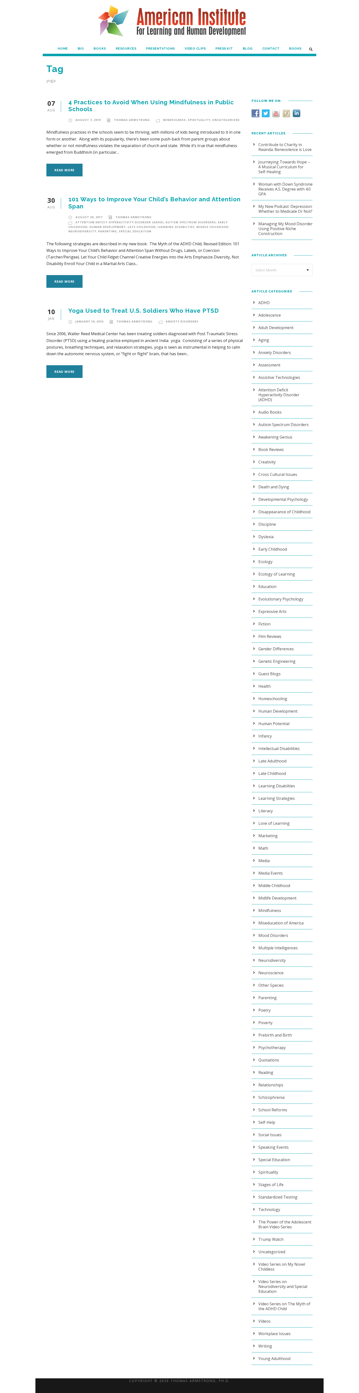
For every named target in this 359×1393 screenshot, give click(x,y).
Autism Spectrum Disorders (191, 222)
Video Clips (195, 48)
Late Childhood (142, 227)
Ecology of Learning (276, 574)
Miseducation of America (281, 923)
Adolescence (269, 315)
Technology (269, 1209)
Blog (248, 48)
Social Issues (270, 1134)
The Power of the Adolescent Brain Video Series (284, 1224)
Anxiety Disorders (182, 321)
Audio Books (270, 412)
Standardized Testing (277, 1197)
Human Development (107, 227)
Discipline (267, 524)
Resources (126, 48)
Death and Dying (273, 487)
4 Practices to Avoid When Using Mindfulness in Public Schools (151, 106)
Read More (64, 170)
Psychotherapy (272, 1047)
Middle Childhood (212, 227)
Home (63, 48)
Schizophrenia (271, 1097)
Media (264, 860)
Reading (265, 1072)
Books (100, 48)
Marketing (268, 835)
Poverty (265, 1022)
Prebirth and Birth (275, 1035)
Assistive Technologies (279, 377)
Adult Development (276, 327)
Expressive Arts (272, 611)
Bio (81, 48)
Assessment (269, 365)
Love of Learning (274, 823)
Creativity (267, 462)
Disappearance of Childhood (284, 511)
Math (263, 848)
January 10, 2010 (89, 321)
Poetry (264, 1010)
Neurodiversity (82, 231)
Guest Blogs (269, 673)
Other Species (271, 985)
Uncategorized (226, 120)
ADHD (264, 302)
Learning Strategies (276, 798)
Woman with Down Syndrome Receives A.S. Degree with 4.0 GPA (285, 189)
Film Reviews (269, 636)
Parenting (107, 231)
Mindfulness (174, 120)
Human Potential (273, 723)
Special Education (135, 231)
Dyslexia (266, 536)
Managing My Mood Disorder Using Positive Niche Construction (285, 228)
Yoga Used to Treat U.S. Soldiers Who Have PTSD (143, 310)
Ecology (265, 561)
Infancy (265, 736)
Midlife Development (277, 898)
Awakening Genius (275, 437)
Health (264, 686)
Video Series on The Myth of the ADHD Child (284, 1306)
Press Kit (224, 48)
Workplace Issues (274, 1333)
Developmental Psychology (283, 499)
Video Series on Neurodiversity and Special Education (282, 1286)
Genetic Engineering (277, 661)
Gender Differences (276, 649)
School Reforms (272, 1110)
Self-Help (266, 1122)
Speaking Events (273, 1147)
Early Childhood (272, 549)
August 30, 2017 (88, 217)
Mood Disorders (273, 935)
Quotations (268, 1060)
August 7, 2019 (88, 120)
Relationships (270, 1085)
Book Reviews (271, 449)
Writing (265, 1346)
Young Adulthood (274, 1358)
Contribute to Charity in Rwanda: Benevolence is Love (285, 147)
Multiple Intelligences (278, 948)
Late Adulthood (272, 761)
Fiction (264, 624)
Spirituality (199, 120)
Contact (271, 48)
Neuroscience (271, 972)
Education (267, 586)
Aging (263, 340)
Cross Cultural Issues (277, 474)
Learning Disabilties (176, 227)
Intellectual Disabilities (279, 748)
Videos (264, 1321)
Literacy (265, 811)
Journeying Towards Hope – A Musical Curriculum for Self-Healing (284, 166)
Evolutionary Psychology (280, 599)
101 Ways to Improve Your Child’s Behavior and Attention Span (154, 203)
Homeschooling (272, 698)
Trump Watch (271, 1239)
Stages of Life (271, 1184)
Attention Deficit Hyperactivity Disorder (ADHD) (119, 222)
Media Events (270, 873)
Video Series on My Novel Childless (281, 1267)
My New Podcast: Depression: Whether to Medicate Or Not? (285, 209)
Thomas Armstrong (132, 120)
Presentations (160, 48)
